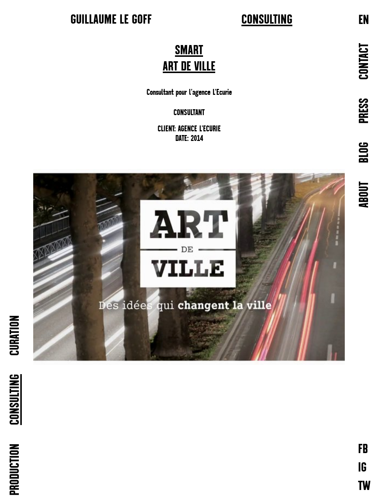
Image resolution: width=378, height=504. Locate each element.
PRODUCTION (15, 469)
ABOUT (364, 195)
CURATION (15, 335)
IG (362, 467)
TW (364, 485)
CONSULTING (266, 20)
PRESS (364, 111)
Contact (364, 61)
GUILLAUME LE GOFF (111, 19)
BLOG (364, 152)
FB (363, 448)
